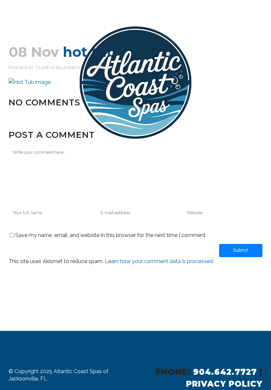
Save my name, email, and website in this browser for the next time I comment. (111, 235)
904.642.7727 (225, 372)
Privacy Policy (224, 384)
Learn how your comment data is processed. (159, 261)
